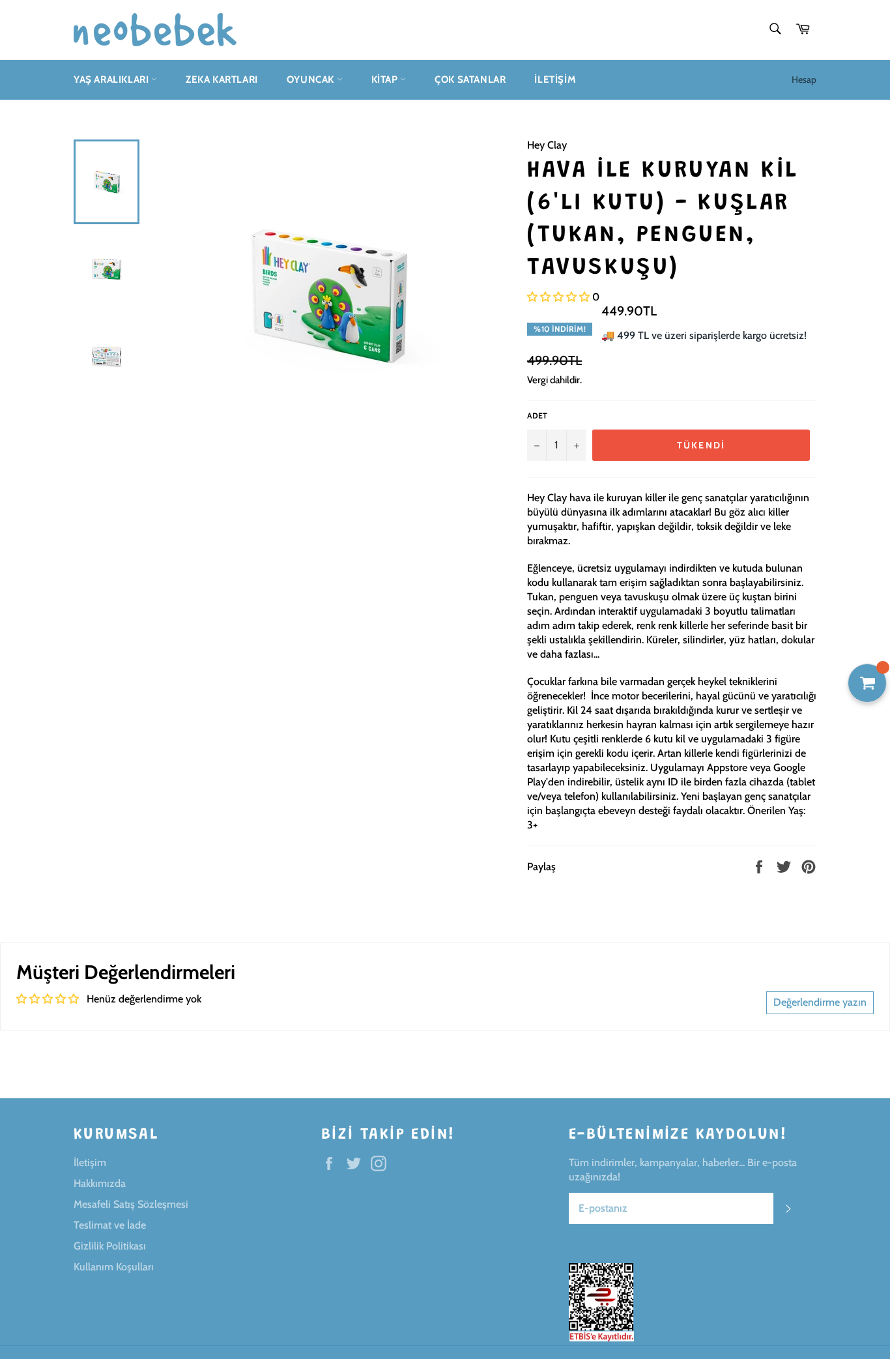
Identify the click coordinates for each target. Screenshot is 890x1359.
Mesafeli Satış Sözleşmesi (131, 1204)
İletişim (555, 79)
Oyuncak (312, 79)
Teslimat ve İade (110, 1225)
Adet (537, 415)
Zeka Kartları (222, 79)
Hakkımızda (100, 1183)
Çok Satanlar (470, 79)
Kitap (386, 79)
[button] (558, 297)
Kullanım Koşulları (114, 1267)
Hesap (804, 79)
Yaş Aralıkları (112, 79)
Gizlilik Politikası (110, 1246)
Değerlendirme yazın (820, 1002)
